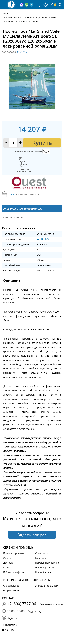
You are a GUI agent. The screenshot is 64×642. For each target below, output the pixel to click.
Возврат (7, 567)
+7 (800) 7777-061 (22, 603)
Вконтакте (11, 625)
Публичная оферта (14, 572)
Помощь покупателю (47, 562)
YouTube (10, 630)
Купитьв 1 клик (23, 162)
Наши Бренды (43, 572)
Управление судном (46, 585)
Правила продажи (13, 553)
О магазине (41, 553)
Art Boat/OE (43, 239)
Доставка (8, 562)
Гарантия (40, 557)
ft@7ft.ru (13, 618)
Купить (42, 142)
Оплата (7, 557)
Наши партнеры (44, 567)
